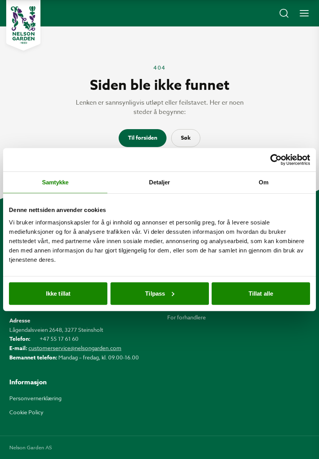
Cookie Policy (26, 412)
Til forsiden (142, 138)
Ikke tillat (58, 293)
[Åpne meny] (304, 13)
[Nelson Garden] (23, 25)
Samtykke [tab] (55, 182)
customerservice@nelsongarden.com (74, 348)
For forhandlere (186, 317)
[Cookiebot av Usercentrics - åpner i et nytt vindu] (276, 160)
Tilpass (155, 293)
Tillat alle (261, 293)
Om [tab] (263, 182)
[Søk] (284, 13)
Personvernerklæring (35, 398)
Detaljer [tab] (159, 182)
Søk (186, 138)
